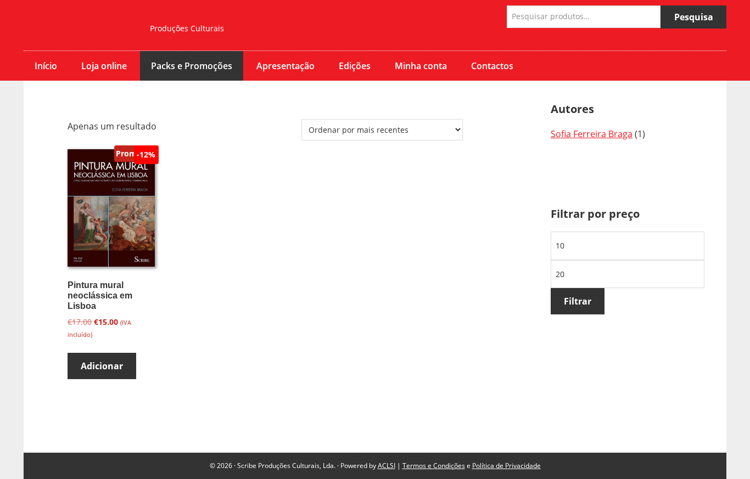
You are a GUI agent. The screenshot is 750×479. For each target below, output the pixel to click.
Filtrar (577, 301)
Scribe (78, 25)
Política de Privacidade (506, 465)
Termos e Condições (433, 465)
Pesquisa (693, 17)
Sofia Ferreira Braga (592, 134)
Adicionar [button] (102, 366)
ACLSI (386, 465)
